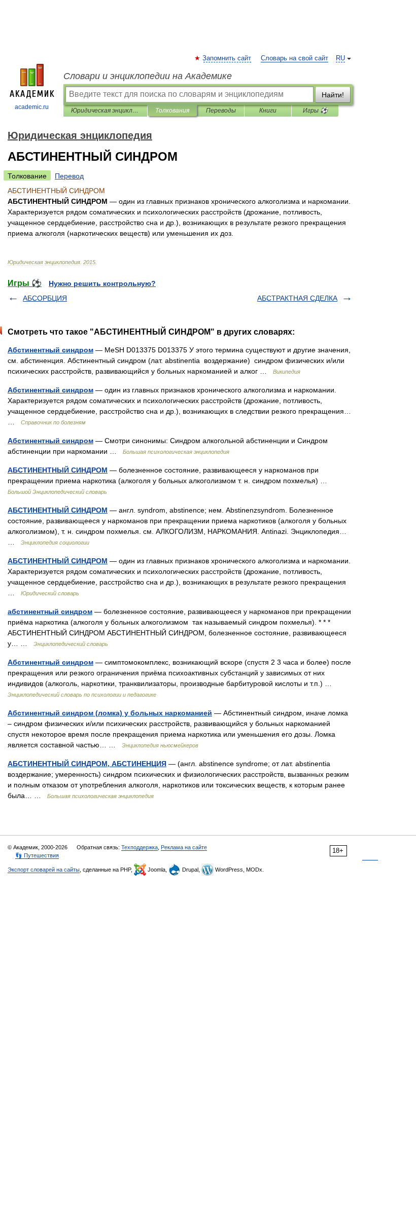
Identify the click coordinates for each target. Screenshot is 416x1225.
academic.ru (32, 107)
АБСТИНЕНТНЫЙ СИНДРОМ (58, 470)
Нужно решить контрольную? (102, 283)
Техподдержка (139, 847)
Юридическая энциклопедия (105, 110)
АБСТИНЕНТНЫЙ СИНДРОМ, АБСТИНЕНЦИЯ (87, 764)
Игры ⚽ (315, 110)
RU (340, 58)
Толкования (172, 110)
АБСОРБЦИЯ (45, 298)
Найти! (333, 95)
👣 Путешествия (37, 855)
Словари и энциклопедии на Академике (147, 76)
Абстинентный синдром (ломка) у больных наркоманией (110, 713)
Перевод (69, 176)
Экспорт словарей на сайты (44, 870)
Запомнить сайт (227, 58)
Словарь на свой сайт (294, 58)
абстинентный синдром (50, 611)
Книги (267, 110)
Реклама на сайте (184, 847)
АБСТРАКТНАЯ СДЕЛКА (297, 298)
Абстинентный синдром (50, 350)
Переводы (221, 110)
